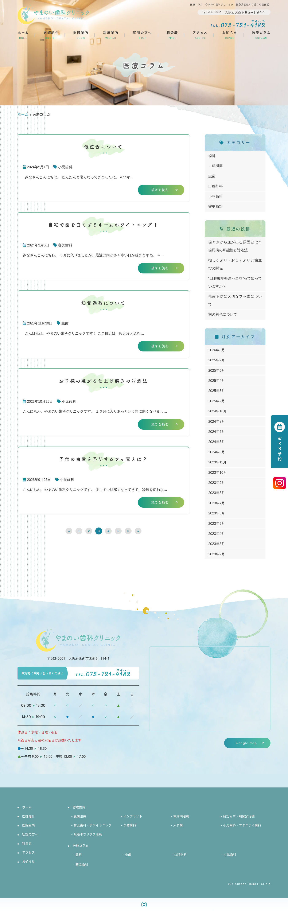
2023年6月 (216, 513)
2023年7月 (216, 503)
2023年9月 (216, 483)
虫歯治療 (80, 816)
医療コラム (261, 34)
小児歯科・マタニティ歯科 (242, 825)
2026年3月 (216, 350)
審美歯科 (65, 245)
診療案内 (110, 34)
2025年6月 (216, 371)
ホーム (23, 34)
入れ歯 (178, 825)
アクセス (199, 34)
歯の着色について (222, 314)
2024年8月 (216, 422)
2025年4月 (216, 381)
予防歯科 (129, 825)
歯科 (211, 156)
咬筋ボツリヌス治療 (88, 834)
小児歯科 (65, 167)
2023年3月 (216, 544)
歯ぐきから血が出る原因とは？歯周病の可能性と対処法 (235, 246)
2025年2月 (216, 401)
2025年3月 (216, 391)
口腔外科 (215, 186)
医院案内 (80, 34)
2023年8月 (216, 493)
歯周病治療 (181, 816)
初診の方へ (142, 34)
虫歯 (65, 323)
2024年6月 (216, 432)
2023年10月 (217, 473)
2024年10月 (217, 411)
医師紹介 (51, 34)
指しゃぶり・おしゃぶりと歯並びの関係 (235, 264)
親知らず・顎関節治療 (239, 816)
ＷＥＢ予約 (279, 449)
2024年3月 (216, 452)
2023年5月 (216, 524)
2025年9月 (216, 360)
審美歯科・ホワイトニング (93, 825)
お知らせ (229, 34)
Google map (246, 743)
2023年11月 (217, 462)
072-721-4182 (103, 674)
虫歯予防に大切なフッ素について (235, 300)
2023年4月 (216, 534)
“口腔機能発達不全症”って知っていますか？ (235, 282)
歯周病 (217, 166)
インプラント (132, 816)
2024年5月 (216, 442)
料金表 (172, 34)
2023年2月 (216, 554)
